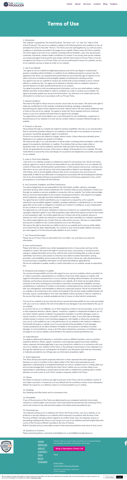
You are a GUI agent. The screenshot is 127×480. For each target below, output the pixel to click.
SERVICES (42, 445)
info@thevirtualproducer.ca (81, 433)
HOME (41, 441)
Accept (119, 477)
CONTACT (42, 452)
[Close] (125, 477)
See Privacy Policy (36, 478)
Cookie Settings (109, 477)
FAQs (40, 455)
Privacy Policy (40, 238)
